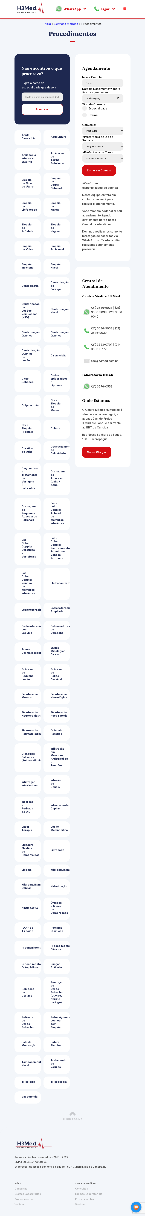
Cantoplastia (30, 285)
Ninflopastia (30, 908)
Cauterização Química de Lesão (31, 355)
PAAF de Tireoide (27, 929)
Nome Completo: (93, 77)
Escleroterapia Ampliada (60, 609)
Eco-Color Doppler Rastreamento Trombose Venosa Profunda (60, 548)
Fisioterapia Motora (30, 695)
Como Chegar (96, 452)
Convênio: (89, 125)
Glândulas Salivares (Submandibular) (31, 757)
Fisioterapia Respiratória (59, 714)
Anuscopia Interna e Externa (29, 158)
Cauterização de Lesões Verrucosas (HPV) (31, 310)
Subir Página (72, 1119)
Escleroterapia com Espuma (31, 629)
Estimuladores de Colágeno (60, 629)
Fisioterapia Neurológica (59, 695)
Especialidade (97, 108)
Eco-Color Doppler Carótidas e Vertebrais (29, 548)
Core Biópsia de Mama (55, 405)
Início (47, 24)
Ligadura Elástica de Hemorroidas (30, 850)
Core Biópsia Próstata (27, 428)
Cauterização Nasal (60, 310)
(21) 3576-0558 (101, 386)
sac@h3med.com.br (104, 361)
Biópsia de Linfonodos (29, 206)
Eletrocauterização (60, 583)
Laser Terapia (27, 828)
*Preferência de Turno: (97, 152)
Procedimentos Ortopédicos (31, 965)
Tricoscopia (59, 1081)
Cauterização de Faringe (60, 286)
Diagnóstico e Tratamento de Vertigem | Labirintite (30, 478)
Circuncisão (58, 355)
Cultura (55, 428)
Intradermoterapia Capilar (60, 806)
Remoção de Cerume (28, 992)
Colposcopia (30, 405)
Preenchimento (31, 947)
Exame (93, 115)
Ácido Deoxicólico (29, 136)
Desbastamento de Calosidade (60, 450)
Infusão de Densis (56, 784)
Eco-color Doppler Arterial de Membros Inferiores (57, 513)
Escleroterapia (31, 609)
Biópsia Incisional (28, 266)
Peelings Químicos (57, 929)
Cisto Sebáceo (28, 380)
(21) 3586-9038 (101, 307)
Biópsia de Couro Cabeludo (57, 183)
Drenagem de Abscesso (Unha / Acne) (58, 478)
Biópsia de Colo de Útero (28, 183)
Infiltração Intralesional (30, 783)
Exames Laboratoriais (28, 1193)
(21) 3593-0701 (101, 344)
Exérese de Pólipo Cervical (56, 674)
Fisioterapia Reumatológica (31, 732)
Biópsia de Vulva (27, 247)
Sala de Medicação (29, 1043)
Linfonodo (57, 850)
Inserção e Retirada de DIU (27, 806)
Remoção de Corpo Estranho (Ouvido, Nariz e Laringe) (57, 992)
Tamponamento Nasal (31, 1063)
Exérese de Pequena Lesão (27, 674)
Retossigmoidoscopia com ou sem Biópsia (60, 1022)
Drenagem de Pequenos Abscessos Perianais (29, 513)
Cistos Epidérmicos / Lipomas (59, 380)
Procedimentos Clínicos (60, 947)
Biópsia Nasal (55, 266)
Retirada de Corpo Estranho (28, 1022)
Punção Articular (56, 965)
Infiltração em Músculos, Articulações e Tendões (59, 757)
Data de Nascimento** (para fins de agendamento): (101, 90)
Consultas (20, 1188)
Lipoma (26, 869)
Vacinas (19, 1204)
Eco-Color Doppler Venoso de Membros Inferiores (28, 583)
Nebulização (59, 886)
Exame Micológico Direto (58, 651)
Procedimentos (23, 1199)
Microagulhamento (60, 869)
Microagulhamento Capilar (31, 886)
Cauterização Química (31, 333)
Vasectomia (29, 1096)
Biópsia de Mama (55, 206)
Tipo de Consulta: (94, 104)
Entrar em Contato (99, 170)
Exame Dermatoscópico (31, 651)
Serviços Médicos (66, 24)
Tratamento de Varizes (58, 1064)
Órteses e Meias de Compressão (59, 907)
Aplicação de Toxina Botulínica (57, 158)
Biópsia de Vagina (55, 228)
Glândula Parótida (56, 732)
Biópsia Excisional (57, 247)
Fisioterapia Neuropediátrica (31, 714)
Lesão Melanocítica (59, 828)
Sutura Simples (56, 1043)
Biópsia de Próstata (27, 228)
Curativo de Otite (27, 450)
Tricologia (28, 1081)
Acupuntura (58, 136)
